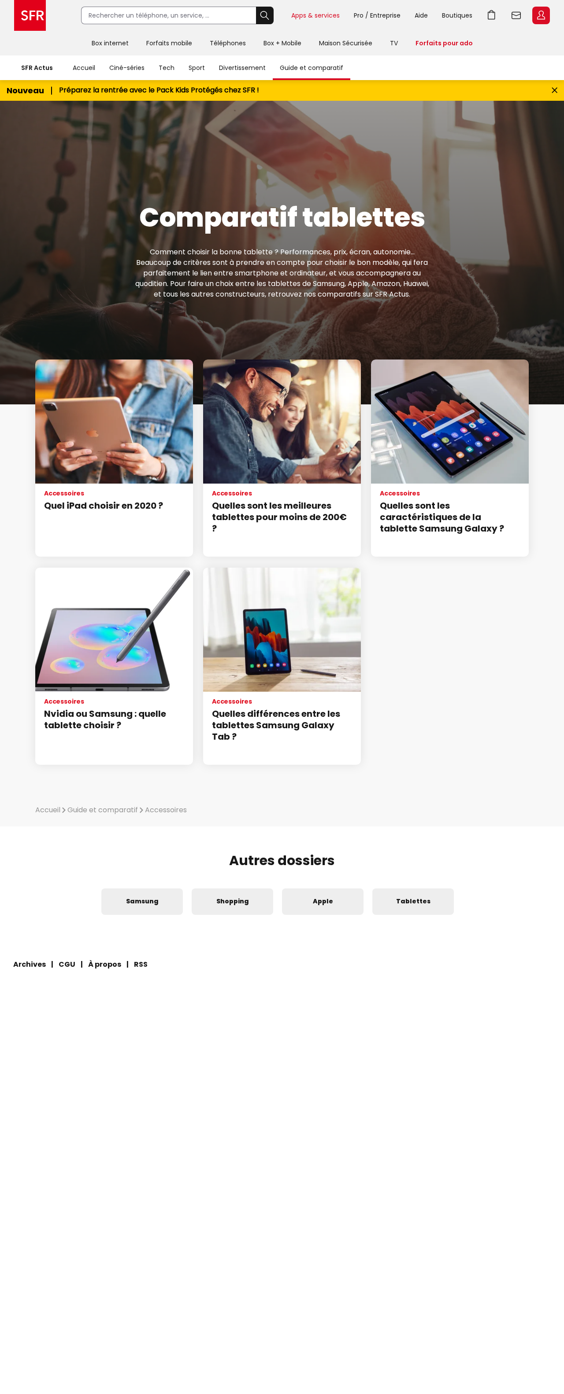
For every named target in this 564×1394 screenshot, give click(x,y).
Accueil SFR (30, 15)
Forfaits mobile (169, 43)
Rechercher (265, 15)
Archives (29, 964)
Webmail (516, 15)
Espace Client (541, 15)
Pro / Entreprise (377, 15)
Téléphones (228, 43)
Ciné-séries (127, 67)
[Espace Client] (540, 16)
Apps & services (315, 15)
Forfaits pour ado (444, 43)
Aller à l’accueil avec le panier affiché (491, 15)
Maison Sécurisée (345, 43)
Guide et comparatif (311, 67)
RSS (141, 964)
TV (394, 43)
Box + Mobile (282, 43)
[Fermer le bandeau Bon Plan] (554, 90)
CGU (67, 964)
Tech (166, 67)
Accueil (84, 67)
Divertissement (242, 67)
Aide (421, 15)
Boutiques (457, 15)
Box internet (110, 43)
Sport (197, 67)
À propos (104, 964)
